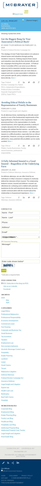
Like (19, 82)
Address (6, 227)
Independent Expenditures (15, 87)
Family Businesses (13, 148)
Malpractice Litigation (8, 371)
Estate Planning (6, 356)
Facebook (6, 289)
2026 (3, 298)
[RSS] (8, 462)
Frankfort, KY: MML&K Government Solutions (20, 455)
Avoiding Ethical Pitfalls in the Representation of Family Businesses (19, 103)
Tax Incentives (6, 336)
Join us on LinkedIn (10, 286)
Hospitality (5, 352)
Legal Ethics (5, 311)
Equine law (5, 387)
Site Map (4, 478)
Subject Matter (8, 237)
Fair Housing (5, 327)
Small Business (6, 333)
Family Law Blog (7, 418)
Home (3, 475)
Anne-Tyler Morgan (13, 45)
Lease (3, 362)
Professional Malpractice (10, 314)
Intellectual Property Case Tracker (13, 430)
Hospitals (4, 400)
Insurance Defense (8, 381)
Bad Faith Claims (7, 397)
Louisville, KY (28, 448)
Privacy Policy (27, 475)
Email (4, 232)
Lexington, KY (13, 448)
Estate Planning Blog (8, 415)
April (7, 302)
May (7, 300)
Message (6, 244)
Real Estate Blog (7, 437)
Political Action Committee (10, 89)
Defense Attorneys (7, 375)
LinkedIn (24, 82)
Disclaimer (13, 475)
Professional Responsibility (10, 317)
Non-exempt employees (9, 346)
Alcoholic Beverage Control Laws (13, 349)
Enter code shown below (13, 261)
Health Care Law (7, 391)
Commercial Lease (8, 324)
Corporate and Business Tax (11, 330)
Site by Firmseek (7, 480)
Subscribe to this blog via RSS (17, 283)
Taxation (4, 340)
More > (13, 78)
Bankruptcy (5, 394)
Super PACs (11, 94)
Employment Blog (7, 412)
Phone (5, 222)
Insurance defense (15, 200)
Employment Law (7, 343)
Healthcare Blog (7, 421)
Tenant (3, 368)
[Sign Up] (3, 462)
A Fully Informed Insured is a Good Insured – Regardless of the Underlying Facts (20, 164)
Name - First (7, 213)
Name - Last (7, 217)
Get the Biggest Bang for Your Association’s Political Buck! (15, 40)
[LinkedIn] (17, 462)
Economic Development (9, 320)
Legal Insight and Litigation (10, 384)
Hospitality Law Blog (8, 425)
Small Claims (6, 365)
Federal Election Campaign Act (12, 378)
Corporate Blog (6, 409)
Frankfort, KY (20, 451)
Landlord (4, 359)
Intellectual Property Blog (10, 428)
